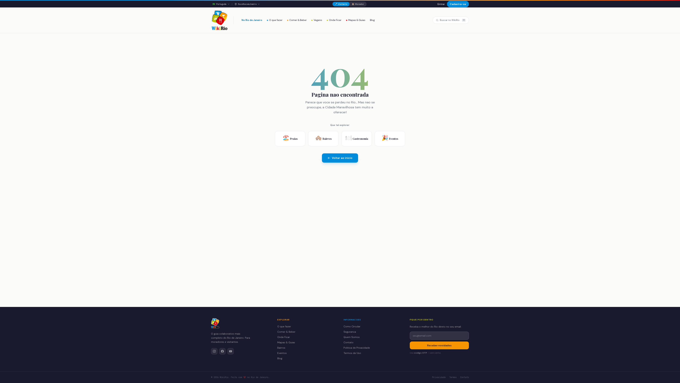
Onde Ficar (335, 20)
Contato (348, 342)
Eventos (282, 353)
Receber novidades (439, 345)
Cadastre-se (458, 4)
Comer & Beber (298, 20)
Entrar (441, 4)
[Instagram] (214, 351)
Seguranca (350, 331)
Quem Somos (352, 337)
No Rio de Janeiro (252, 20)
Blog (372, 20)
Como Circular (352, 326)
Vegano (318, 20)
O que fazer (275, 20)
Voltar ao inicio (342, 158)
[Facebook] (222, 351)
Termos (453, 377)
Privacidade (439, 377)
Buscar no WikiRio (452, 20)
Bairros (281, 347)
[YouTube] (230, 351)
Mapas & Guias (356, 20)
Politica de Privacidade (357, 347)
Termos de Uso (352, 353)
